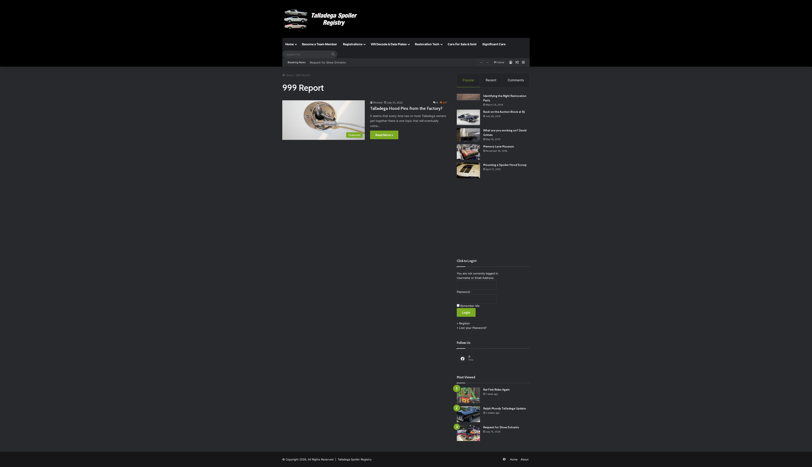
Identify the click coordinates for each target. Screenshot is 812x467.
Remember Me (470, 305)
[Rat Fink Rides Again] (468, 395)
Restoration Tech (427, 44)
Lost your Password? (473, 327)
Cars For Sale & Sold (462, 44)
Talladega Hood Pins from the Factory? (406, 108)
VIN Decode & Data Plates (389, 44)
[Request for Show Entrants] (468, 433)
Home (289, 44)
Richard (377, 102)
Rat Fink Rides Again (496, 389)
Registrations (352, 44)
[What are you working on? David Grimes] (468, 134)
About (525, 459)
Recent (491, 80)
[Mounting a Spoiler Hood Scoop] (468, 170)
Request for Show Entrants (328, 58)
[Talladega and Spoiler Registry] (321, 19)
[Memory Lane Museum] (468, 152)
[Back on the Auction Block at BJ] (468, 117)
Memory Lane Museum (498, 146)
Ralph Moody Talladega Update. (504, 408)
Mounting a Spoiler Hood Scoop (505, 165)
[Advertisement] (493, 218)
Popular (468, 80)
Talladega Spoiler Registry (355, 459)
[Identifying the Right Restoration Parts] (468, 97)
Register (464, 323)
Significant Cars (494, 44)
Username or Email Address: (475, 278)
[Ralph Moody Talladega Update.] (468, 414)
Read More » (384, 135)
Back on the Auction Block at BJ (504, 112)
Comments (516, 80)
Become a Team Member (319, 44)
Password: (463, 291)
